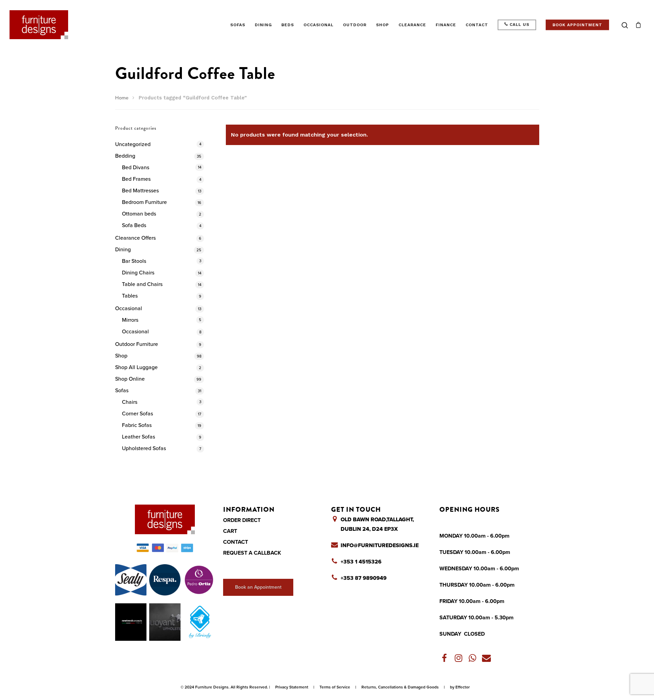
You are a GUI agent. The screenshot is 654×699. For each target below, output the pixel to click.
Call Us (518, 24)
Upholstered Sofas (144, 448)
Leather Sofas (138, 436)
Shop (382, 25)
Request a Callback (252, 553)
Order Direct (242, 520)
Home (121, 98)
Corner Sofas (137, 413)
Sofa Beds (134, 225)
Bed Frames (136, 179)
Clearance (412, 25)
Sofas (237, 25)
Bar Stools (134, 261)
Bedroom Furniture (144, 202)
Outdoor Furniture (136, 344)
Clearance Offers (135, 238)
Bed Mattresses (140, 190)
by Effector (460, 687)
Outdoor (355, 25)
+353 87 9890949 (364, 578)
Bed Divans (135, 167)
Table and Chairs (142, 284)
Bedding (125, 156)
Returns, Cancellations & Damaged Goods (400, 687)
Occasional (318, 25)
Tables (130, 295)
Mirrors (130, 320)
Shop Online (130, 379)
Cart (230, 531)
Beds (287, 25)
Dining (263, 25)
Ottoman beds (139, 213)
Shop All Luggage (136, 367)
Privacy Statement (291, 687)
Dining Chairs (138, 272)
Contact (477, 25)
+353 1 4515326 (361, 561)
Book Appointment (577, 25)
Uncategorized (133, 144)
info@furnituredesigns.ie (380, 545)
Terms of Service (335, 687)
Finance (446, 25)
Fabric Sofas (137, 425)
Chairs (129, 402)
